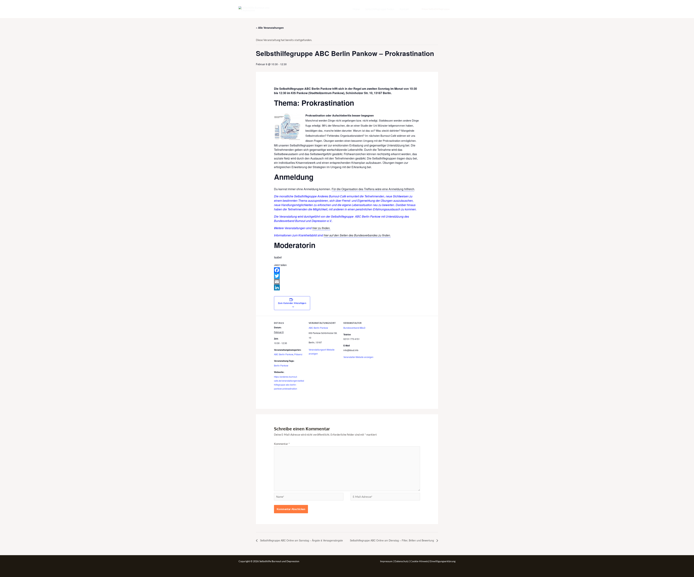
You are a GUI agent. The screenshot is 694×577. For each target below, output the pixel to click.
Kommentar (282, 443)
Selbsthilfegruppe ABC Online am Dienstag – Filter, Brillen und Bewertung (392, 540)
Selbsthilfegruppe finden (379, 9)
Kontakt (404, 9)
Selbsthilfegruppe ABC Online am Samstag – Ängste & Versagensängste (301, 540)
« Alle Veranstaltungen (270, 27)
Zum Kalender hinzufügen (292, 303)
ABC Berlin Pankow (283, 354)
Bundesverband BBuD (354, 327)
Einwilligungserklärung (442, 561)
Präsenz (298, 354)
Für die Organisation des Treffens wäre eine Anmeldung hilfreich (373, 189)
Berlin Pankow (281, 365)
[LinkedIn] (347, 287)
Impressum (386, 561)
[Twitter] (347, 276)
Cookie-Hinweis (419, 561)
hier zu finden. (321, 228)
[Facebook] (347, 270)
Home (356, 9)
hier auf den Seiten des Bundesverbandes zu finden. (357, 235)
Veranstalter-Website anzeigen (358, 356)
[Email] (347, 282)
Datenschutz (401, 561)
